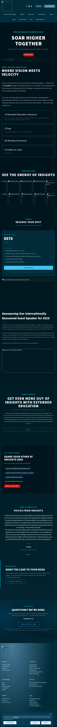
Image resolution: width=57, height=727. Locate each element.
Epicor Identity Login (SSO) (35, 672)
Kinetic (28, 429)
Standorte (4, 668)
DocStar (4, 689)
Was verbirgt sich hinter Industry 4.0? (38, 682)
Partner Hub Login (6, 702)
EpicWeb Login (33, 670)
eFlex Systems (5, 688)
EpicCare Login (33, 666)
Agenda (14, 19)
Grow (3, 682)
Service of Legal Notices (35, 706)
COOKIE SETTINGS (10, 722)
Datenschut (32, 700)
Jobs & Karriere (5, 666)
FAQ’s (31, 19)
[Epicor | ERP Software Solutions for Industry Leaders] (7, 6)
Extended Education (40, 19)
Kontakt (38, 6)
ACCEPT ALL (46, 722)
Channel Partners (6, 698)
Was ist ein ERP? (33, 684)
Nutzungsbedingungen (34, 698)
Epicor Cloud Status (34, 673)
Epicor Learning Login (34, 668)
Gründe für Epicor (6, 664)
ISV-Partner (4, 700)
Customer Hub (49, 6)
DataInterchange (6, 686)
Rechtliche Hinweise (34, 704)
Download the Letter (15, 567)
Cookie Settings (33, 702)
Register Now (28, 54)
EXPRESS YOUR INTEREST (12, 486)
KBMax (3, 684)
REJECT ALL (35, 722)
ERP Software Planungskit (35, 686)
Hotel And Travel (22, 19)
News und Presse (6, 670)
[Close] (50, 714)
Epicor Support (33, 664)
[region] (27, 719)
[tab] (28, 540)
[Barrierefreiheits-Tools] (31, 6)
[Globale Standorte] (29, 6)
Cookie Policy (15, 717)
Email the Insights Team (28, 610)
